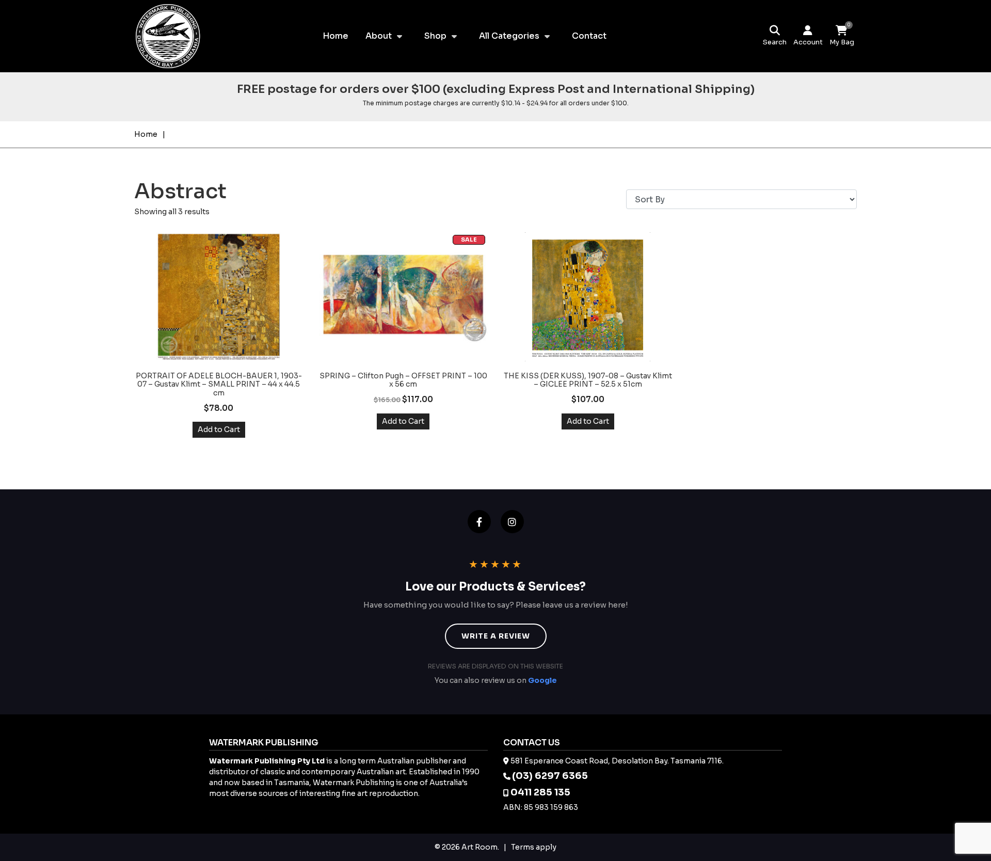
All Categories (509, 35)
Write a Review (495, 636)
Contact (589, 35)
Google (542, 680)
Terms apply (533, 847)
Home (335, 35)
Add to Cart (219, 429)
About (378, 35)
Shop (435, 35)
